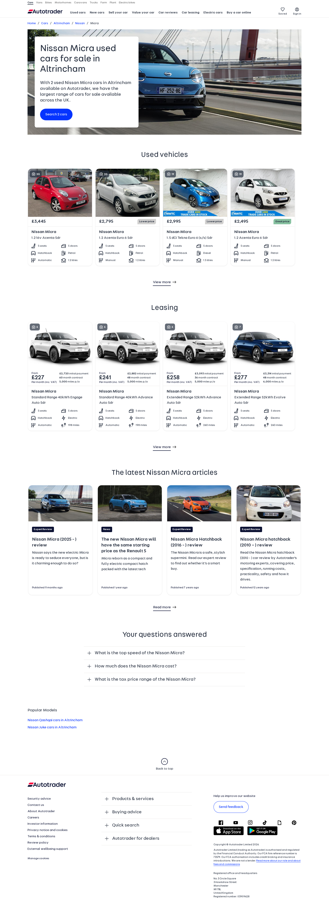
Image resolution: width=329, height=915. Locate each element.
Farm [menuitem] (103, 2)
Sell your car (118, 12)
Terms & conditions (41, 836)
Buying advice (127, 812)
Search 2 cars (56, 114)
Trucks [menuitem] (94, 2)
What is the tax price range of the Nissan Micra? (145, 679)
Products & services (133, 799)
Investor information (43, 824)
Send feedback (231, 807)
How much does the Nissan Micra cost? (136, 666)
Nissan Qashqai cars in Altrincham (55, 720)
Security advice (39, 799)
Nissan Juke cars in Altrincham (52, 727)
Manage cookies (38, 858)
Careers (33, 817)
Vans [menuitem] (39, 2)
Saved (282, 14)
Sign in (297, 14)
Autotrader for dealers (135, 838)
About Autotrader (41, 811)
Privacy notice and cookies (48, 830)
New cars (97, 12)
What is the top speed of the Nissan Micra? (140, 653)
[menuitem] (78, 13)
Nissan (80, 23)
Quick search (125, 825)
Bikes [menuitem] (48, 2)
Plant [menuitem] (113, 2)
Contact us (36, 805)
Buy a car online (239, 12)
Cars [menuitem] (30, 2)
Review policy (38, 842)
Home (32, 23)
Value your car (143, 12)
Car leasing (190, 12)
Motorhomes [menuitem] (63, 2)
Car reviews (168, 12)
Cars (44, 23)
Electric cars (213, 12)
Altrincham (61, 23)
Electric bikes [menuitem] (127, 2)
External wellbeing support (48, 849)
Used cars (78, 12)
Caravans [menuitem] (80, 2)
